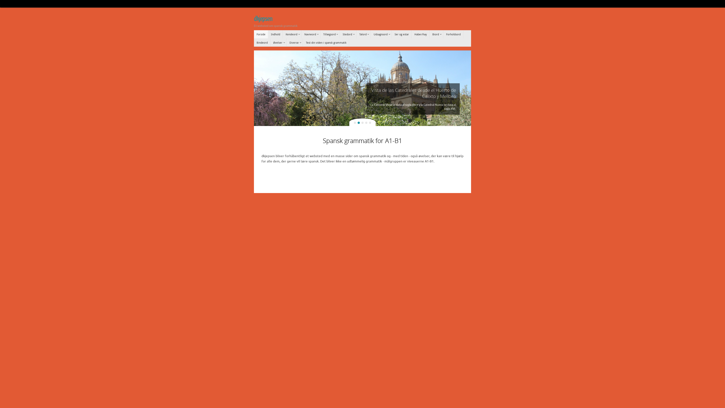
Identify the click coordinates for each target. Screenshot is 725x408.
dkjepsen (263, 19)
